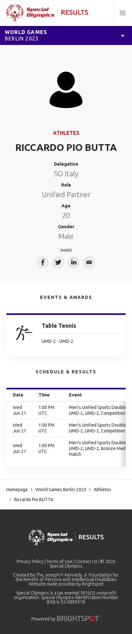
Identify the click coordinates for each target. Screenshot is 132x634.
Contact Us (86, 561)
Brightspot (92, 583)
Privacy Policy (30, 561)
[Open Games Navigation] (122, 35)
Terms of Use (59, 561)
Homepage (17, 489)
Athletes (66, 133)
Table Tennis (59, 325)
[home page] (47, 12)
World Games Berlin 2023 (61, 489)
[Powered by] (79, 618)
